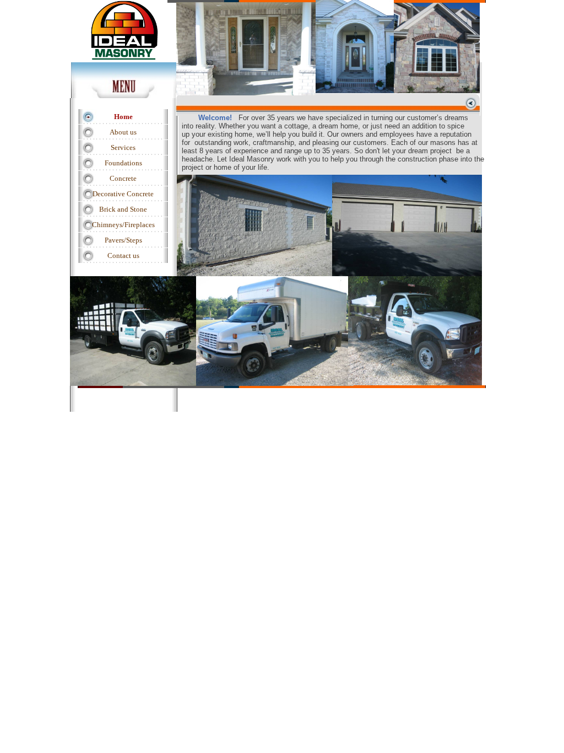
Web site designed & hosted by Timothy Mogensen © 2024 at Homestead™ (290, 428)
